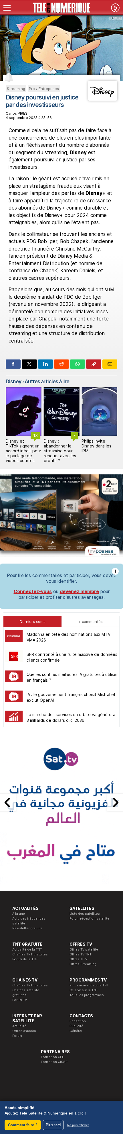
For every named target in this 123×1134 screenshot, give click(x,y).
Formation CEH (52, 1057)
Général (76, 1031)
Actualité (19, 1026)
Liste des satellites (85, 914)
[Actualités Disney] (103, 99)
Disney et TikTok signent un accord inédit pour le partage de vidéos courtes (23, 451)
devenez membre (79, 591)
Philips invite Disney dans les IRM (96, 446)
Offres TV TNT (81, 954)
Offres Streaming (83, 964)
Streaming (16, 88)
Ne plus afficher (78, 1125)
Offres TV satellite (84, 949)
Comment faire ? (22, 1125)
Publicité (76, 1026)
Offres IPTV (78, 959)
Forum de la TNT (25, 959)
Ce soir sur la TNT (84, 990)
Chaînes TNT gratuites (30, 954)
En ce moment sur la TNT (89, 985)
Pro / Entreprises (44, 88)
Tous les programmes (87, 995)
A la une (18, 914)
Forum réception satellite (89, 918)
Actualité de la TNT (27, 949)
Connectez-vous (33, 591)
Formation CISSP (54, 1062)
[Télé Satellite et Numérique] (61, 8)
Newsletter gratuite (27, 928)
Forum (17, 1036)
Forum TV (19, 1000)
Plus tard (53, 1125)
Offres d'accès (24, 1031)
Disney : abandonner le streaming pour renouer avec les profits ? (60, 451)
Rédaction (78, 1021)
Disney (13, 381)
